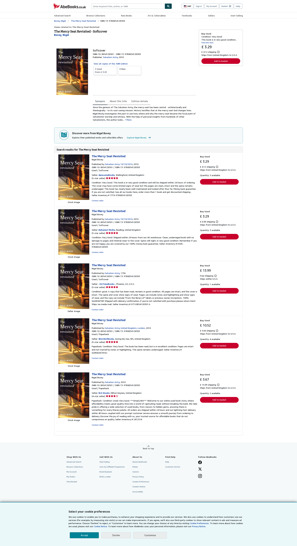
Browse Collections (95, 15)
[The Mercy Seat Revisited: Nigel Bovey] (73, 199)
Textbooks (187, 15)
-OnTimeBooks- (107, 284)
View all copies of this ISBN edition (111, 63)
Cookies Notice (138, 486)
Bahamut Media (107, 229)
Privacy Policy (138, 477)
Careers (135, 472)
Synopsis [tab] (100, 101)
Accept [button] (84, 535)
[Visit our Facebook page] (200, 463)
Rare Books (126, 15)
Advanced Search (62, 15)
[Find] (168, 6)
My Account (212, 6)
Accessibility (137, 492)
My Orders (71, 477)
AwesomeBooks (107, 175)
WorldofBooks (106, 338)
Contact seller (97, 200)
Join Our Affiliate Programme (112, 467)
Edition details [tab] (139, 101)
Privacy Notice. (199, 526)
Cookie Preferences (140, 481)
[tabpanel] (144, 113)
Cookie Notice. (101, 526)
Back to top (148, 448)
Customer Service (172, 467)
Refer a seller (105, 477)
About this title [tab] (118, 101)
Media (135, 467)
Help (238, 6)
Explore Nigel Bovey (136, 137)
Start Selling (237, 15)
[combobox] (128, 6)
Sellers (211, 15)
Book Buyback (105, 472)
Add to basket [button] (221, 61)
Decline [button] (116, 535)
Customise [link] (150, 535)
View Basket (72, 481)
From (101, 70)
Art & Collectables (157, 15)
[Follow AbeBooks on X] (200, 469)
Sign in (199, 6)
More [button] (129, 119)
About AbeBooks (139, 462)
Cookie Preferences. (199, 523)
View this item (207, 42)
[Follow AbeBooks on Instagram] (200, 476)
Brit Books (104, 393)
